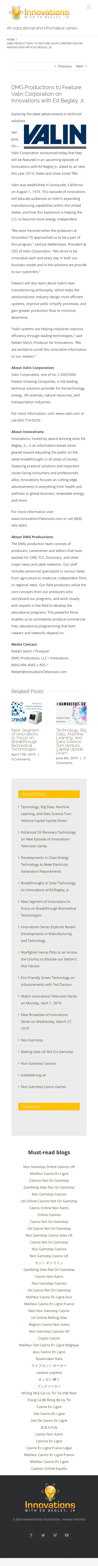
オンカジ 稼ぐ (49, 1379)
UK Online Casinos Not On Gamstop (49, 1201)
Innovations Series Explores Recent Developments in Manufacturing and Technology (48, 934)
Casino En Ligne (49, 1406)
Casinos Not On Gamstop (49, 1180)
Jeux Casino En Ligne (49, 1352)
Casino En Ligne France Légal (49, 1448)
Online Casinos (49, 1214)
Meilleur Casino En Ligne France (49, 1303)
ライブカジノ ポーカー (49, 1365)
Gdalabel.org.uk (33, 1075)
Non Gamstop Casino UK (49, 1255)
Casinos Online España (49, 1468)
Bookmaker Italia (49, 1358)
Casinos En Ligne (49, 1441)
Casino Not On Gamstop (49, 1221)
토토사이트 (49, 1427)
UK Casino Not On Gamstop (49, 1228)
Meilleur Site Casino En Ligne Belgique (49, 1345)
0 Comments (21, 759)
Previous (65, 66)
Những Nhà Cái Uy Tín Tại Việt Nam (49, 1393)
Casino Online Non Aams (49, 1207)
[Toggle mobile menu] (88, 7)
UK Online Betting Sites (49, 1317)
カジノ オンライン (49, 1262)
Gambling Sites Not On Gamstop (49, 1187)
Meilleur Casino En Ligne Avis (49, 1297)
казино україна (49, 1372)
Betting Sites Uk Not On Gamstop (47, 1051)
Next (79, 66)
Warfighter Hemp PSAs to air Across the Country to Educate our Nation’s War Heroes (49, 959)
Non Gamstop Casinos (38, 1063)
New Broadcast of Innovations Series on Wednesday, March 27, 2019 (46, 1021)
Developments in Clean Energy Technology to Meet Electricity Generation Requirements (45, 864)
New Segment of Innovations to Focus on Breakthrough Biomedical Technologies (25, 739)
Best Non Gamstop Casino (49, 1310)
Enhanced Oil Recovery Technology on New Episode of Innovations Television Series (48, 839)
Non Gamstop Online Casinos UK (49, 1166)
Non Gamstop (32, 1040)
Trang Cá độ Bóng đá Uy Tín (49, 1400)
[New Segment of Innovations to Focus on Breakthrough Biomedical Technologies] (26, 713)
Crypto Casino (49, 1338)
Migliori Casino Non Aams (49, 1324)
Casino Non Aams (49, 1276)
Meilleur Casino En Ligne (49, 1173)
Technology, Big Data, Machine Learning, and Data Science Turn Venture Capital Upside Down (71, 741)
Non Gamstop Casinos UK (49, 1331)
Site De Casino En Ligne (49, 1420)
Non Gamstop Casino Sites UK (49, 1235)
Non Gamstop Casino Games (43, 1086)
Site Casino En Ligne (49, 1413)
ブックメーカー (49, 1386)
